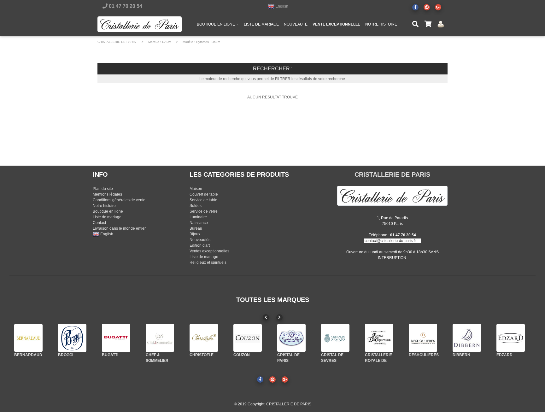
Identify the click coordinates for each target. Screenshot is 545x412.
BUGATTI (110, 355)
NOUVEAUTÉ (296, 24)
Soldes (196, 205)
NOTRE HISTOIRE (381, 24)
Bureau (196, 228)
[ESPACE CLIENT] (440, 24)
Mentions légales (107, 194)
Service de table (203, 200)
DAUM (166, 42)
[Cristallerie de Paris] (392, 195)
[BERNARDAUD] (28, 338)
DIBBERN (461, 355)
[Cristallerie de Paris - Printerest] (427, 7)
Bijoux (195, 234)
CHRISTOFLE (202, 355)
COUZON (241, 355)
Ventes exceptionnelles (209, 251)
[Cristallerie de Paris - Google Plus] (438, 7)
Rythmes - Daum (208, 42)
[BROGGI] (72, 338)
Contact (99, 223)
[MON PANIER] (428, 24)
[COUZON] (247, 338)
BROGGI (65, 355)
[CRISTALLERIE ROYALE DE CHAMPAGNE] (379, 338)
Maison (196, 188)
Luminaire (198, 217)
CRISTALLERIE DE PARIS (116, 42)
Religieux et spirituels (208, 262)
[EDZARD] (510, 338)
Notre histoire (104, 205)
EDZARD (504, 355)
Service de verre (204, 211)
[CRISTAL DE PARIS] (291, 338)
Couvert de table (204, 194)
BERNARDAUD (28, 355)
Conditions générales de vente (119, 200)
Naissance (199, 223)
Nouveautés (200, 240)
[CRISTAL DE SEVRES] (335, 338)
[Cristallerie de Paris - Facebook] (415, 7)
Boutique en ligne (108, 211)
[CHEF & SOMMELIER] (160, 338)
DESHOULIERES (424, 355)
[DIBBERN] (466, 338)
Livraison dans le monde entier (119, 228)
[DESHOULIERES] (423, 338)
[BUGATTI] (116, 338)
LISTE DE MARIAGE (261, 24)
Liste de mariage (107, 217)
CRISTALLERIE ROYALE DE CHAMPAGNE (378, 360)
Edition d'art (200, 245)
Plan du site (103, 188)
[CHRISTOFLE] (203, 338)
